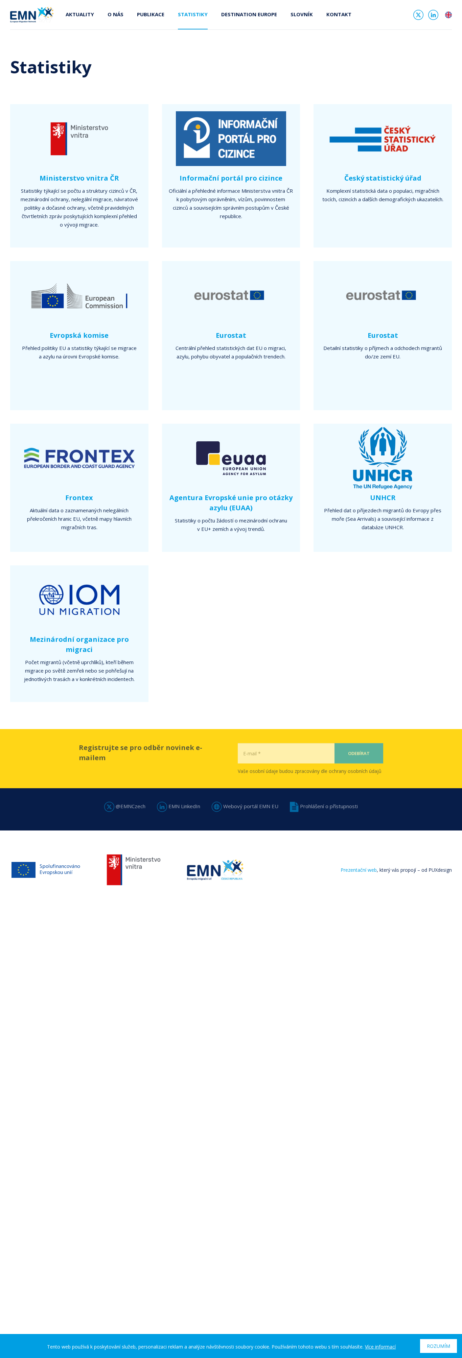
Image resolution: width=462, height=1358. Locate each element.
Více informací (380, 1346)
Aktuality (80, 14)
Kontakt (338, 14)
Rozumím (438, 1346)
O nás (115, 14)
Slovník (302, 14)
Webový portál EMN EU (250, 806)
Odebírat (359, 753)
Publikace (150, 14)
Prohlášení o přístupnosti (328, 806)
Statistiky (193, 14)
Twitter (418, 15)
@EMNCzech (129, 806)
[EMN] (32, 14)
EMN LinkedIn (183, 806)
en (448, 14)
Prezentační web (359, 870)
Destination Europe (249, 14)
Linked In (433, 15)
